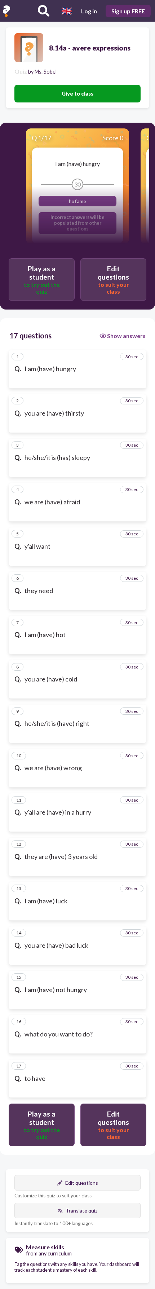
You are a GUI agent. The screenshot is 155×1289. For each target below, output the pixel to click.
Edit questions (81, 1183)
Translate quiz (81, 1210)
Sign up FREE (128, 11)
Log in (89, 11)
